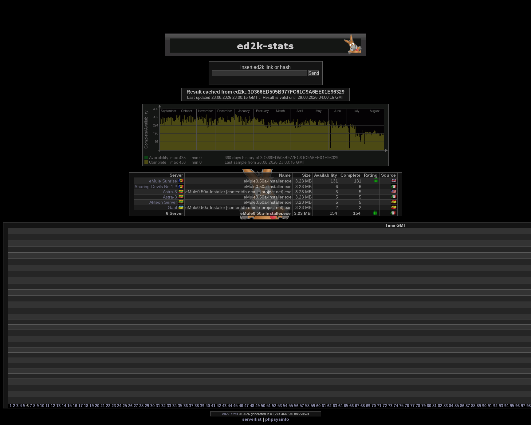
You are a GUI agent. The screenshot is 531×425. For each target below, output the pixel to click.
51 (268, 405)
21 (102, 405)
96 (517, 405)
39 (202, 405)
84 (451, 405)
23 (114, 405)
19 (91, 405)
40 (208, 405)
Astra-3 (170, 196)
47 (246, 405)
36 (185, 405)
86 (462, 405)
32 (163, 405)
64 (340, 405)
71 (379, 405)
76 (407, 405)
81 (434, 405)
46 (241, 405)
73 (390, 405)
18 (86, 405)
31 (158, 405)
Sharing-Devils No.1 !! (156, 186)
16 (75, 405)
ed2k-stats (230, 414)
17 (80, 405)
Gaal (172, 207)
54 (285, 405)
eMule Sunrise (163, 180)
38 (197, 405)
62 (329, 405)
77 (412, 405)
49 (257, 405)
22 (108, 405)
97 (523, 405)
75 (401, 405)
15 (69, 405)
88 (473, 405)
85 (456, 405)
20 (97, 405)
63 (335, 405)
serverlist (252, 419)
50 (263, 405)
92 (495, 405)
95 (512, 405)
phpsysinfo (277, 419)
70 (374, 405)
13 (58, 405)
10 (42, 405)
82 (440, 405)
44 (230, 405)
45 (235, 405)
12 (53, 405)
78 (418, 405)
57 (302, 405)
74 (396, 405)
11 (47, 405)
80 (429, 405)
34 (174, 405)
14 (64, 405)
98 (528, 405)
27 (136, 405)
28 (141, 405)
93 (501, 405)
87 (468, 405)
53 (279, 405)
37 (191, 405)
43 (224, 405)
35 (180, 405)
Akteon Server (163, 202)
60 (318, 405)
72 (385, 405)
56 (296, 405)
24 (119, 405)
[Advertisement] (265, 17)
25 (125, 405)
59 (313, 405)
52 (274, 405)
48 (252, 405)
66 (351, 405)
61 (324, 405)
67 (357, 405)
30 (152, 405)
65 (346, 405)
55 (291, 405)
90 (484, 405)
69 (368, 405)
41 (213, 405)
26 (130, 405)
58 (307, 405)
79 (423, 405)
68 (362, 405)
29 (147, 405)
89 (479, 405)
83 (445, 405)
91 (490, 405)
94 (506, 405)
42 (219, 405)
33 (169, 405)
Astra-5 (170, 191)
